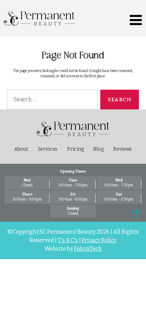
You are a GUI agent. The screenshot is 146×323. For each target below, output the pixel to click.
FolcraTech (88, 248)
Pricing (75, 149)
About (21, 149)
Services (48, 149)
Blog (98, 149)
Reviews (122, 149)
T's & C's (68, 240)
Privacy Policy (99, 240)
